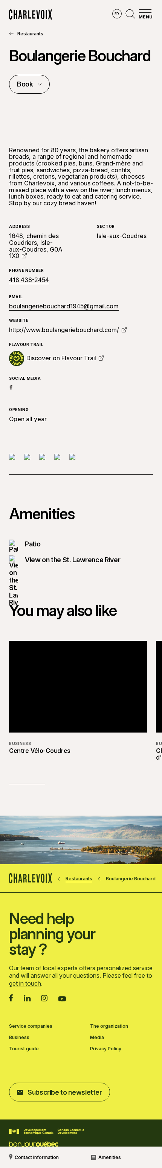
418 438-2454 (29, 280)
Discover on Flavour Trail (61, 358)
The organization (109, 1026)
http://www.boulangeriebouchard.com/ (64, 330)
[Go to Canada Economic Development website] (46, 1132)
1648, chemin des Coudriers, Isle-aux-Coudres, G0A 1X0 (36, 245)
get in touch (25, 983)
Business (19, 1037)
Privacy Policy (105, 1049)
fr (117, 14)
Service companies (30, 1026)
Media (97, 1037)
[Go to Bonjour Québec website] (33, 1144)
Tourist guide (24, 1049)
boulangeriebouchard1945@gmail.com (64, 306)
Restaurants (30, 33)
